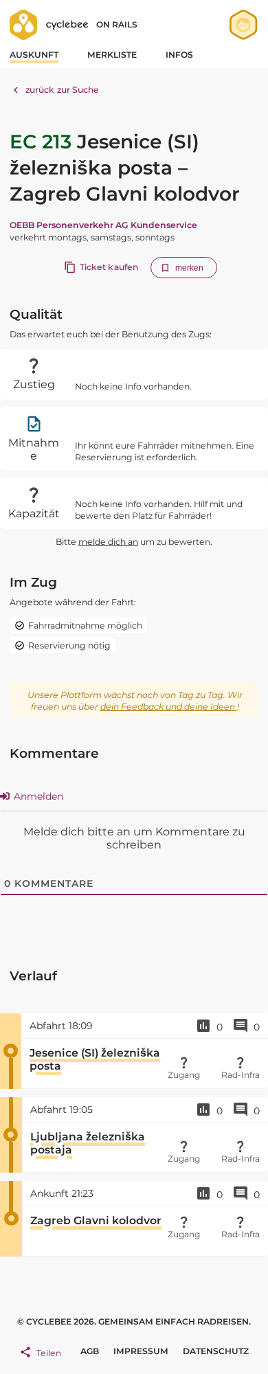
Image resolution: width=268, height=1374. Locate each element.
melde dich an (108, 542)
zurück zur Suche (62, 90)
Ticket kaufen (109, 267)
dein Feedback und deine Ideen (168, 706)
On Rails (116, 24)
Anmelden (37, 796)
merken (189, 268)
